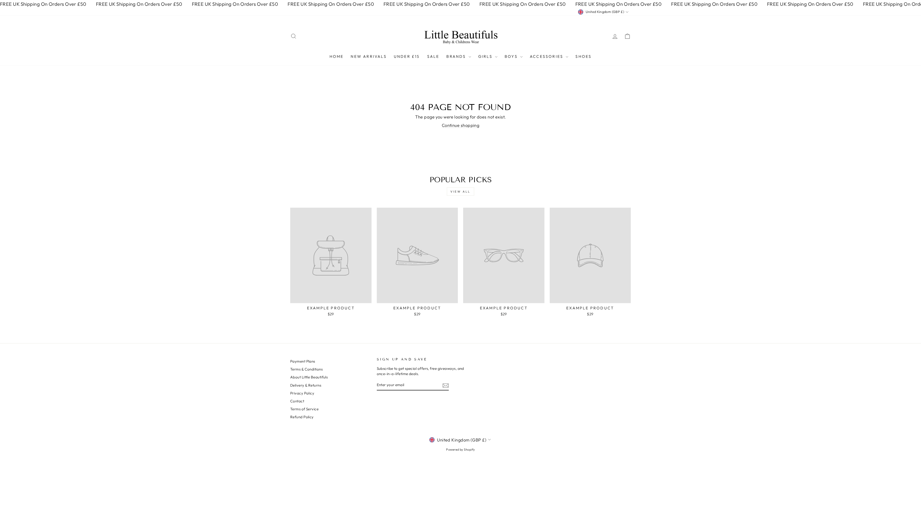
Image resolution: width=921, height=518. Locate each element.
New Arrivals (368, 56)
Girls (486, 56)
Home (337, 56)
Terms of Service (304, 409)
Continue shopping (460, 125)
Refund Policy (302, 417)
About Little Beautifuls (309, 377)
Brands (456, 56)
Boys (512, 56)
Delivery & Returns (305, 385)
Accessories (547, 56)
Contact (297, 401)
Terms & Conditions (306, 369)
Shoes (583, 56)
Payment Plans (302, 361)
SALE (433, 56)
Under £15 (407, 56)
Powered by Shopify (460, 449)
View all (460, 191)
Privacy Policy (302, 393)
